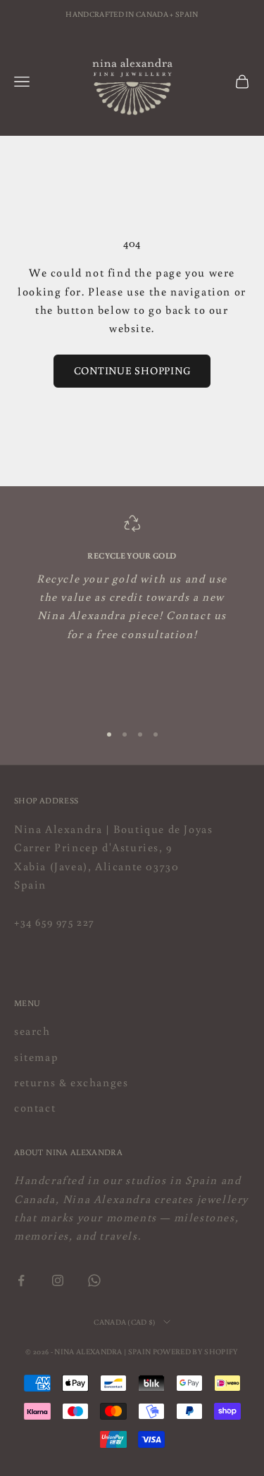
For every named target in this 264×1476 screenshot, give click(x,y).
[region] (132, 612)
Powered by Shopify (196, 1351)
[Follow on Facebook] (21, 1280)
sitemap (36, 1057)
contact (35, 1107)
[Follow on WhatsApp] (94, 1280)
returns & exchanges (71, 1082)
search (32, 1031)
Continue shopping (132, 370)
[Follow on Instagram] (58, 1280)
